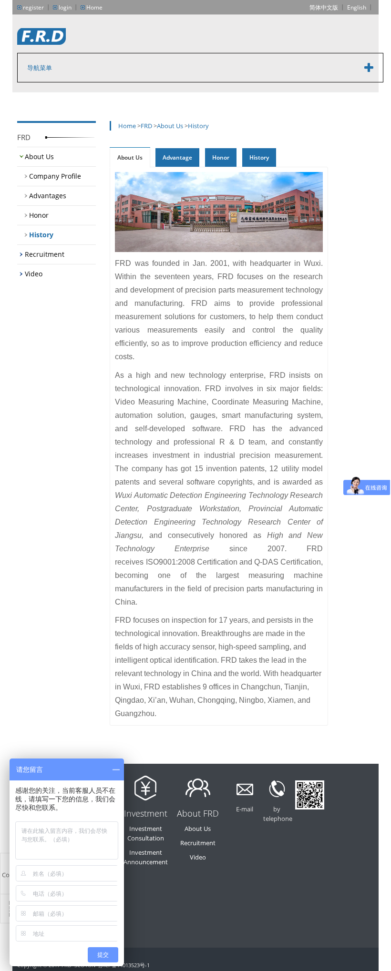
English (356, 7)
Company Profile (55, 176)
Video (33, 273)
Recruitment (44, 254)
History (41, 234)
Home (94, 7)
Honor (39, 215)
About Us (39, 156)
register (33, 7)
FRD (146, 125)
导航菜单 (39, 67)
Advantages (47, 195)
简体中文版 (323, 7)
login (65, 7)
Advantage (177, 157)
